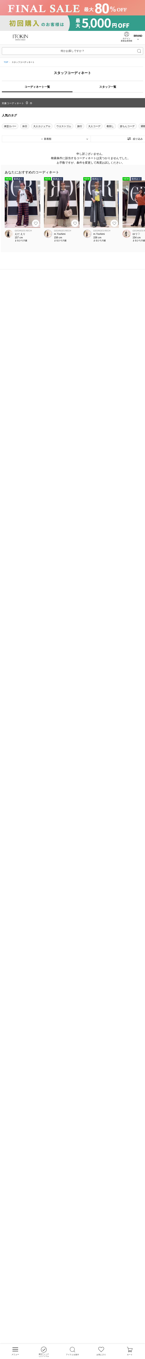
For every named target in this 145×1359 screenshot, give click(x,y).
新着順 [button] (47, 138)
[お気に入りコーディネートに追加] (35, 223)
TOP (6, 62)
